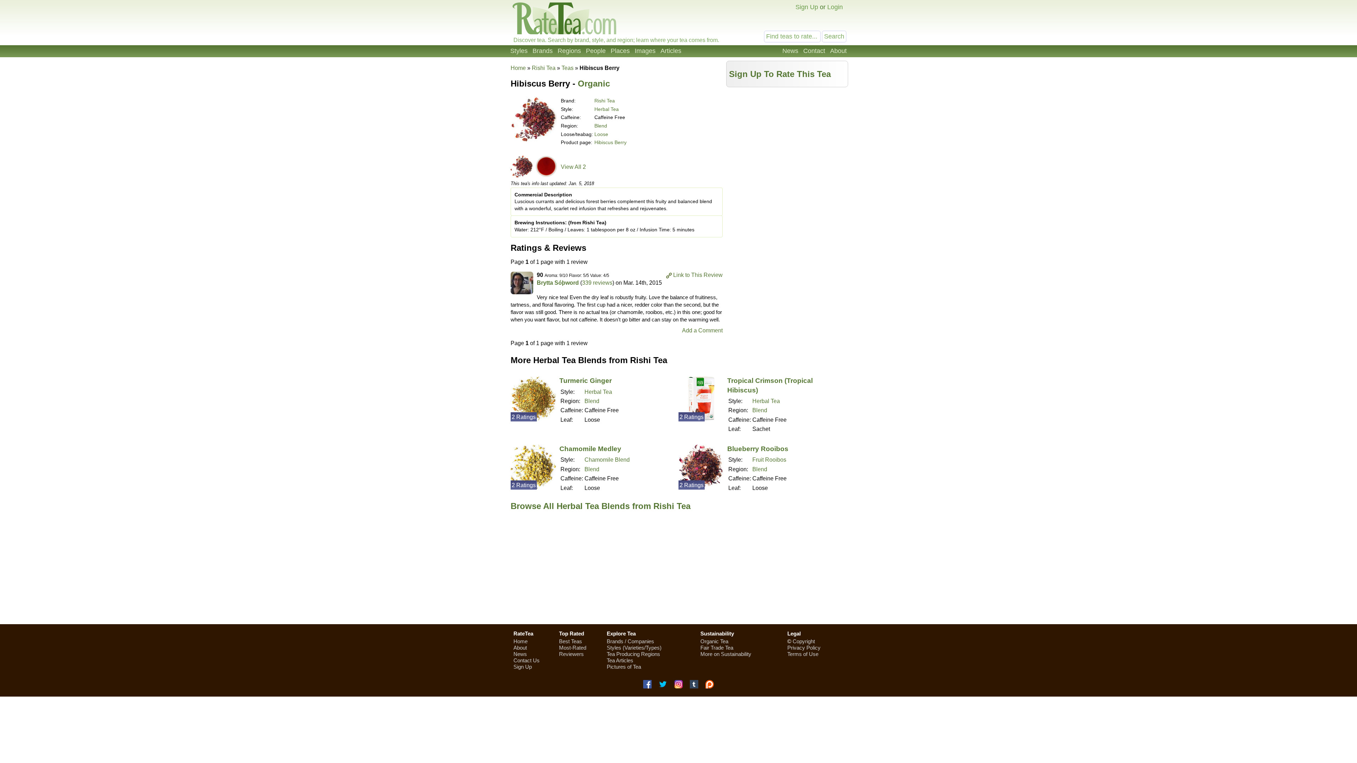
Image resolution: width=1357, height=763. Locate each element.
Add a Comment (702, 330)
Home (518, 68)
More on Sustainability (725, 654)
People (596, 50)
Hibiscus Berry (610, 142)
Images (645, 50)
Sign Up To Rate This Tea (780, 74)
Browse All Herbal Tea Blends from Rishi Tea (601, 506)
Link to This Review (698, 275)
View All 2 (573, 167)
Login (835, 7)
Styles (519, 50)
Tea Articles (620, 660)
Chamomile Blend (607, 460)
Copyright (804, 641)
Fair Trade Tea (716, 648)
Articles (670, 50)
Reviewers (571, 654)
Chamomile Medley (590, 449)
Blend (600, 126)
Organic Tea (714, 641)
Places (620, 50)
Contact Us (526, 660)
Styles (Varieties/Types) (634, 648)
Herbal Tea (606, 109)
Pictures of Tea (624, 667)
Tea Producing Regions (633, 654)
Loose (601, 134)
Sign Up (806, 7)
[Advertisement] (787, 140)
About (838, 50)
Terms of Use (802, 654)
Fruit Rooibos (769, 460)
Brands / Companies (630, 641)
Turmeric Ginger (585, 380)
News (790, 50)
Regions (569, 50)
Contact (814, 50)
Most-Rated (572, 648)
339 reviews (597, 283)
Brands (543, 50)
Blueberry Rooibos (757, 449)
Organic (594, 83)
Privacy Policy (804, 648)
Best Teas (570, 641)
